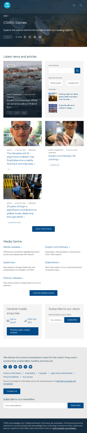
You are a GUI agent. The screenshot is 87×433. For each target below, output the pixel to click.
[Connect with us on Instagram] (10, 367)
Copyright (43, 373)
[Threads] (25, 367)
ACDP (17, 113)
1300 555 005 (32, 321)
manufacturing (54, 165)
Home (5, 16)
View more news (43, 229)
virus (9, 113)
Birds (24, 113)
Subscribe (72, 320)
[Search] (77, 70)
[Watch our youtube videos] (30, 367)
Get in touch (13, 321)
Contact (8, 37)
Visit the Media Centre (43, 293)
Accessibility (30, 373)
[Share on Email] (40, 37)
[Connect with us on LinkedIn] (15, 367)
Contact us (12, 391)
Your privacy (28, 377)
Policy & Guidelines (11, 377)
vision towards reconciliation (64, 428)
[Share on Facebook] (25, 37)
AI (8, 169)
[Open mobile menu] (74, 5)
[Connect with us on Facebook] (5, 367)
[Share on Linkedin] (35, 37)
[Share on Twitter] (30, 37)
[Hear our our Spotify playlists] (20, 367)
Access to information (12, 373)
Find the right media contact (20, 331)
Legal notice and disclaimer (62, 373)
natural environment (14, 222)
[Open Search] (81, 5)
